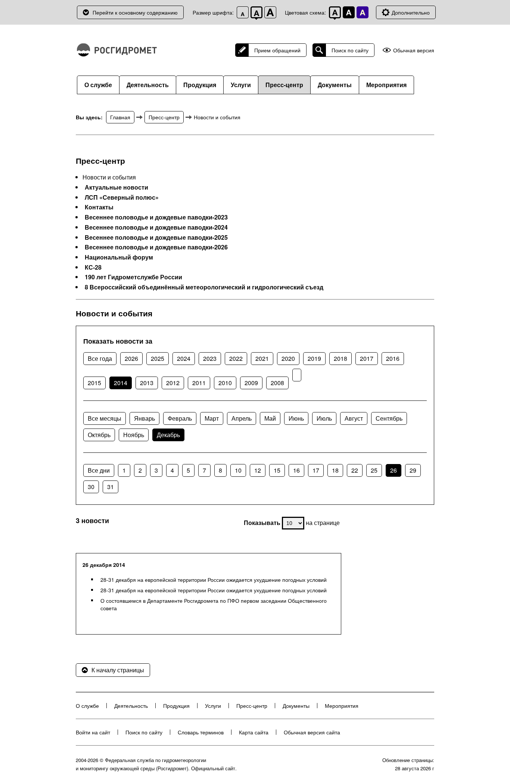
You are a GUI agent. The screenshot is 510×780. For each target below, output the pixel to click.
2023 (210, 358)
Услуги (241, 84)
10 (238, 470)
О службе (98, 84)
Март (212, 418)
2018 (340, 358)
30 (91, 486)
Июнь (296, 418)
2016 (392, 358)
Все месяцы (104, 418)
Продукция (199, 84)
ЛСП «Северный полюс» (122, 197)
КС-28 (93, 267)
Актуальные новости (116, 187)
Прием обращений (277, 50)
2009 (251, 382)
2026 (131, 358)
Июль (324, 418)
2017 (366, 358)
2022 (236, 358)
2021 (262, 358)
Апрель (241, 418)
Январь (144, 418)
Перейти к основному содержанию (135, 12)
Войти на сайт (93, 732)
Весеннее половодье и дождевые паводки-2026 (156, 247)
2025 (157, 358)
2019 (314, 358)
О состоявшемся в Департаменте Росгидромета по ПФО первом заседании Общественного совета (213, 604)
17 (315, 470)
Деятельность (148, 84)
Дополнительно (411, 12)
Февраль (180, 418)
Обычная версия (413, 50)
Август (354, 418)
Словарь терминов (201, 732)
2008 (277, 382)
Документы (335, 84)
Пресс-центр (284, 84)
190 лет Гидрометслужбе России (133, 277)
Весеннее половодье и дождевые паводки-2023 (156, 217)
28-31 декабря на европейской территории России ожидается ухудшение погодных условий (213, 579)
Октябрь (99, 434)
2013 (146, 382)
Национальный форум (119, 257)
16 (296, 470)
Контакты (99, 207)
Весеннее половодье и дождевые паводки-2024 (156, 227)
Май (270, 418)
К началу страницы (117, 670)
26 (393, 470)
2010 (225, 382)
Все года (100, 358)
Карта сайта (253, 732)
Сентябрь (389, 418)
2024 (183, 358)
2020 (288, 358)
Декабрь (168, 434)
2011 (199, 382)
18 (335, 470)
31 (110, 486)
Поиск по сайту (350, 50)
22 (354, 470)
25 (374, 470)
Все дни (99, 470)
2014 (120, 382)
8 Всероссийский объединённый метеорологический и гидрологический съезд (204, 287)
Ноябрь (133, 434)
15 (277, 470)
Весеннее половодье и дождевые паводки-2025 (156, 237)
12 (257, 470)
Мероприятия (386, 84)
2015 (94, 382)
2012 (173, 382)
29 (413, 470)
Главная (120, 117)
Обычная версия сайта (312, 732)
